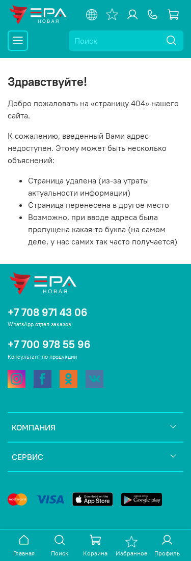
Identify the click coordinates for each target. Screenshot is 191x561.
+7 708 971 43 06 (48, 312)
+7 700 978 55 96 (49, 344)
